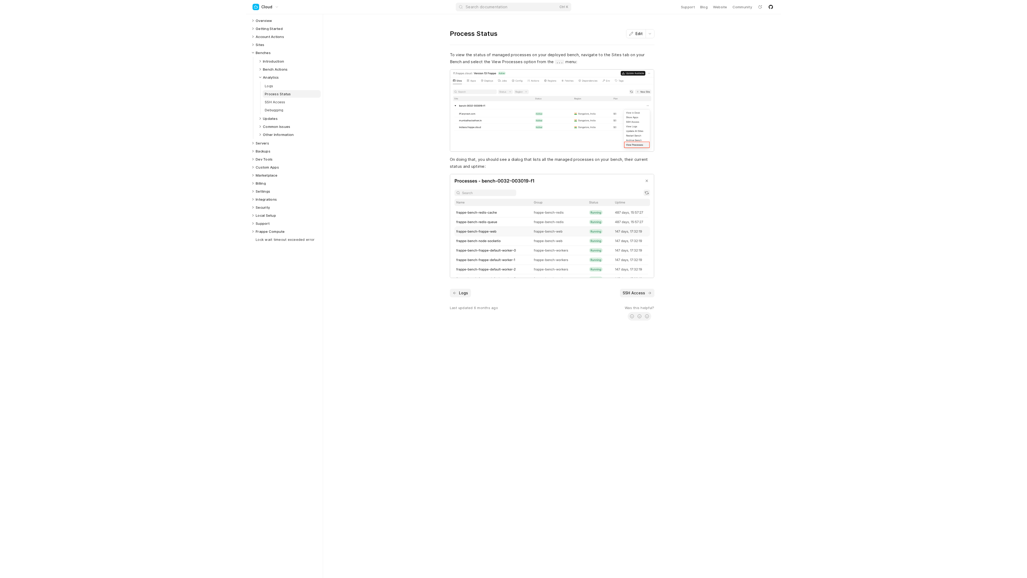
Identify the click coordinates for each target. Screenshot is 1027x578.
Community (742, 7)
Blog (704, 7)
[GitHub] (771, 7)
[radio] (632, 316)
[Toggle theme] (760, 7)
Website (720, 7)
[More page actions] (650, 33)
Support (688, 7)
